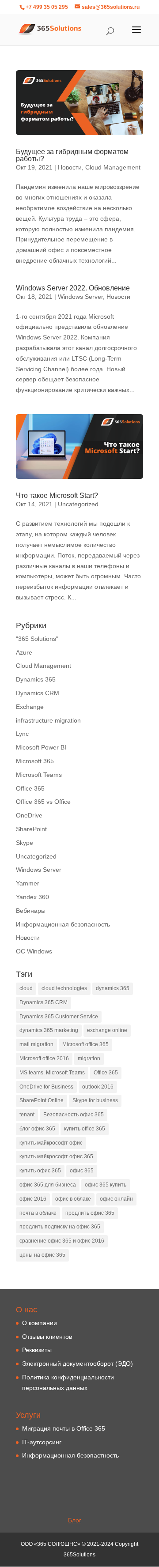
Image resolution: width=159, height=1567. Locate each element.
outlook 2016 (98, 1087)
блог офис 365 (37, 1129)
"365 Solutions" (37, 638)
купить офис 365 (40, 1171)
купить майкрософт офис (51, 1143)
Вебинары (30, 910)
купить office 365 (84, 1129)
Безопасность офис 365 (73, 1114)
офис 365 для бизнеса (47, 1185)
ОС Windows (34, 951)
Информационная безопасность (63, 924)
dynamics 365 (112, 988)
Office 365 (30, 788)
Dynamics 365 (36, 679)
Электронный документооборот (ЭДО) (77, 1363)
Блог (74, 1520)
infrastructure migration (48, 720)
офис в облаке (73, 1199)
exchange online (107, 1030)
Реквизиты (37, 1349)
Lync (22, 733)
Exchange (30, 706)
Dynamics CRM (37, 693)
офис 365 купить (105, 1185)
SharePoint (31, 828)
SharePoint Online (41, 1100)
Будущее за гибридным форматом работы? (72, 155)
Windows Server (80, 296)
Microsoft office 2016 (44, 1058)
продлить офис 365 (89, 1213)
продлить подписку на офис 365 (59, 1227)
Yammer (27, 883)
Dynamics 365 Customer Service (58, 1016)
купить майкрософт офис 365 (56, 1156)
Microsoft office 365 (85, 1044)
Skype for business (95, 1100)
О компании (39, 1322)
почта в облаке (38, 1213)
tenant (26, 1114)
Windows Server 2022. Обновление (73, 288)
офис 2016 (32, 1199)
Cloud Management (112, 167)
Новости (70, 167)
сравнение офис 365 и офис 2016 (61, 1241)
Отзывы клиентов (47, 1336)
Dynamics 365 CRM (43, 1002)
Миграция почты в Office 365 (63, 1428)
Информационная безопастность (70, 1455)
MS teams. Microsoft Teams (52, 1073)
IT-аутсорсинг (41, 1442)
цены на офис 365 (42, 1255)
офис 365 (82, 1171)
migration (89, 1058)
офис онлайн (116, 1199)
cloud (26, 988)
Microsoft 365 (35, 761)
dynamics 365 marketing (48, 1030)
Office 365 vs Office (43, 801)
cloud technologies (64, 988)
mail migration (36, 1044)
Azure (24, 652)
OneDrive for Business (46, 1087)
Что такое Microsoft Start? (57, 495)
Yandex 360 (32, 896)
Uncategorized (78, 504)
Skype (24, 842)
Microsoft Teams (39, 774)
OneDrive (29, 815)
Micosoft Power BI (41, 747)
